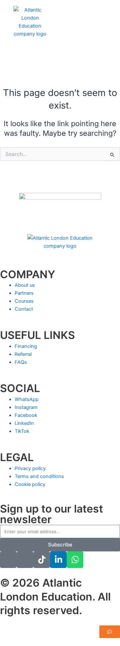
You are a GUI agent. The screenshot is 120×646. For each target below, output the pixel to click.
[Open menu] (21, 46)
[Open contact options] (109, 631)
